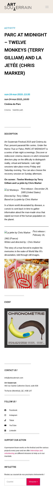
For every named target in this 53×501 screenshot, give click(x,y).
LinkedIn (12, 431)
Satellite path (18, 110)
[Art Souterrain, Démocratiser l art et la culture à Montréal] (17, 6)
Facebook (13, 410)
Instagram (13, 415)
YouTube (12, 425)
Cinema (7, 110)
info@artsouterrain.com (13, 378)
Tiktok (11, 420)
